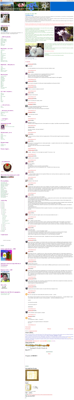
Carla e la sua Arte (3, 53)
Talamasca (2, 100)
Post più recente (27, 328)
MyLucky (2, 85)
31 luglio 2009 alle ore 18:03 (32, 259)
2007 (2, 231)
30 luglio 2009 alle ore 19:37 (32, 154)
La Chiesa (2, 114)
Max (1, 97)
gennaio (3, 229)
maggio (3, 225)
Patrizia (2, 59)
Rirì (1, 98)
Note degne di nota (3, 191)
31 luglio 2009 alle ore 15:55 (32, 249)
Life (1, 95)
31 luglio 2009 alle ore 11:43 (32, 193)
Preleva (49, 353)
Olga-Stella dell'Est (3, 57)
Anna (1, 50)
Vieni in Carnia (3, 139)
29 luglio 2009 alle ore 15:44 (32, 102)
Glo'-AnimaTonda (3, 55)
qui (6, 266)
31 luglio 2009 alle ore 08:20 (32, 182)
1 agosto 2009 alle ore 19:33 (32, 308)
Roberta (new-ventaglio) (4, 70)
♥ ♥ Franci (2, 107)
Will (1, 113)
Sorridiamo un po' (4, 215)
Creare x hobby (3, 78)
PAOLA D (30, 292)
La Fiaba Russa (3, 80)
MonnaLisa (2, 84)
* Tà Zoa (2, 38)
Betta (1, 52)
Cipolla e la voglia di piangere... (6, 223)
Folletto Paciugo (3, 44)
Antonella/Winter (3, 68)
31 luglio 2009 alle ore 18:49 (32, 266)
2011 (2, 206)
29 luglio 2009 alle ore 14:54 (32, 85)
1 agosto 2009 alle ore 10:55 (32, 290)
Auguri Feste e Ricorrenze (4, 184)
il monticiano (30, 104)
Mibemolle (30, 316)
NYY (29, 178)
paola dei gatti (30, 64)
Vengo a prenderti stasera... (5, 220)
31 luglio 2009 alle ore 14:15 (32, 225)
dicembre (3, 209)
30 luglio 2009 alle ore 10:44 (32, 132)
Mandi (6, 5)
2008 (2, 230)
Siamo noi (2, 138)
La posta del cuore (3, 190)
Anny (1, 51)
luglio (3, 214)
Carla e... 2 (2, 54)
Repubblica (2, 145)
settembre (3, 212)
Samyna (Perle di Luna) (4, 60)
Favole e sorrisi (3, 188)
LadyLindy (2, 94)
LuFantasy (2, 56)
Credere (2, 186)
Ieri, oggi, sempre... (4, 216)
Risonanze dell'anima (3, 194)
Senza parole (2, 195)
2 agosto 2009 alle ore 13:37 (32, 314)
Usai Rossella (2, 88)
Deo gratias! (3, 222)
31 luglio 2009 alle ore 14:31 (32, 238)
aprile (3, 226)
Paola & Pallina (3, 41)
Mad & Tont (2, 81)
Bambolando (2, 77)
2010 (2, 207)
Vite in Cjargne (3, 197)
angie (29, 184)
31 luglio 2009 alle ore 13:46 (32, 216)
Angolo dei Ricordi (3, 183)
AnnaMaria (2, 76)
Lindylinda (30, 112)
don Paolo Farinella (3, 115)
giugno (3, 224)
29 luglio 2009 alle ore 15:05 (32, 96)
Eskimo (29, 212)
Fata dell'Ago (2, 79)
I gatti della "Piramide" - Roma (5, 294)
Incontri (2, 189)
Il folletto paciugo (31, 150)
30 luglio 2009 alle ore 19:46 (32, 170)
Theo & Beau (2, 45)
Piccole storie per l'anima (4, 193)
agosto (3, 213)
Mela (1, 83)
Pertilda (2, 137)
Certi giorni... (4, 219)
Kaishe (29, 72)
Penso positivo (3, 192)
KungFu (2, 136)
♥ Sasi (1, 106)
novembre (3, 210)
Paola (29, 141)
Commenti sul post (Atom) (33, 330)
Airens (2, 67)
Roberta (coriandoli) (3, 71)
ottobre (3, 211)
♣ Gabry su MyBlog (3, 40)
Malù (1, 82)
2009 (2, 208)
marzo (3, 227)
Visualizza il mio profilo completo (9, 126)
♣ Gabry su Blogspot (4, 39)
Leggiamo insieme (3, 120)
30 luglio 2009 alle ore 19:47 (32, 177)
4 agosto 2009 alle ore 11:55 (32, 324)
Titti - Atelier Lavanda (4, 87)
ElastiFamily (2, 93)
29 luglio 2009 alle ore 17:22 (32, 110)
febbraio (3, 228)
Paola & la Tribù (3, 42)
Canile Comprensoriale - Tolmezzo (5, 293)
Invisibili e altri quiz (3, 135)
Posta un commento (28, 326)
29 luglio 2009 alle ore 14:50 (32, 79)
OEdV (1, 69)
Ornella (2, 58)
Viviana (2, 101)
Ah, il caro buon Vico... (5, 221)
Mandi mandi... (4, 218)
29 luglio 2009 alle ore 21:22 (32, 118)
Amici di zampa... (3, 182)
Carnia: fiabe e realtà (3, 185)
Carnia (2, 134)
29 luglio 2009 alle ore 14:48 (32, 70)
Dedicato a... (2, 187)
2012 (2, 205)
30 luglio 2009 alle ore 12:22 (32, 139)
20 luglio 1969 (4, 217)
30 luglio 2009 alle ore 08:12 (32, 125)
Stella (1, 99)
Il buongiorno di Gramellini (4, 112)
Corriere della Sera (3, 144)
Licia (29, 134)
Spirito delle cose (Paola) (4, 61)
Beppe (1, 43)
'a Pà (1, 66)
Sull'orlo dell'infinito (3, 196)
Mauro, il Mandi (3, 96)
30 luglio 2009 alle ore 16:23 (32, 148)
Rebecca (2, 86)
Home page (49, 328)
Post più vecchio (70, 328)
